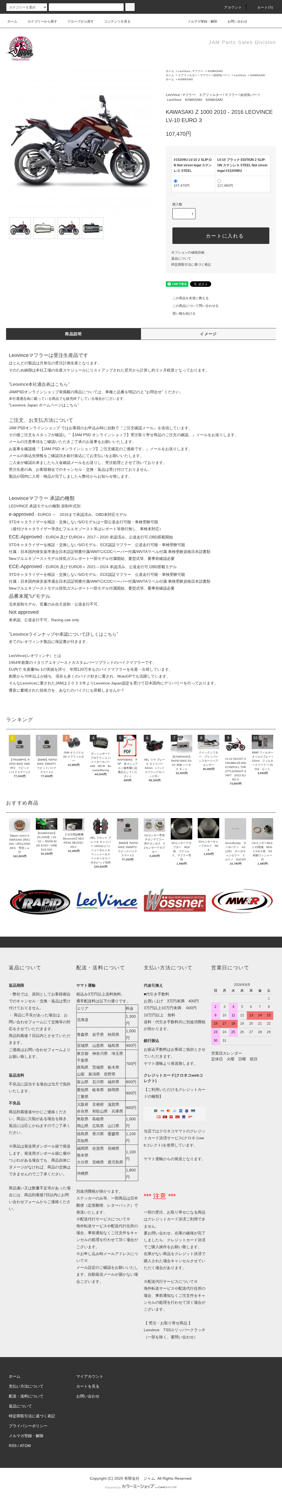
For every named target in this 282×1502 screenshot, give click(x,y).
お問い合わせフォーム (43, 1049)
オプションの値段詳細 (187, 252)
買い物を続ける (184, 313)
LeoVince (240, 75)
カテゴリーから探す (42, 21)
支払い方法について (26, 1386)
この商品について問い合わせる (195, 306)
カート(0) (265, 7)
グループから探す (80, 21)
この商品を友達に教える (190, 298)
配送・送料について (26, 1396)
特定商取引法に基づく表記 (191, 264)
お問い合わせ (237, 21)
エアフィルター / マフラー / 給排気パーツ (204, 75)
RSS (13, 1445)
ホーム (12, 21)
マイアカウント (89, 1376)
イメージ (208, 334)
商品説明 (73, 334)
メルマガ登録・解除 (202, 21)
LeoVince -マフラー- (191, 71)
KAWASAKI (215, 71)
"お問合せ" (154, 392)
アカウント (233, 7)
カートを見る (87, 1386)
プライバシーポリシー (28, 1426)
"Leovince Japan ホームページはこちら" (44, 405)
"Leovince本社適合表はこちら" (39, 384)
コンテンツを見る (117, 21)
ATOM (25, 1445)
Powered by (113, 1487)
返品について (181, 258)
